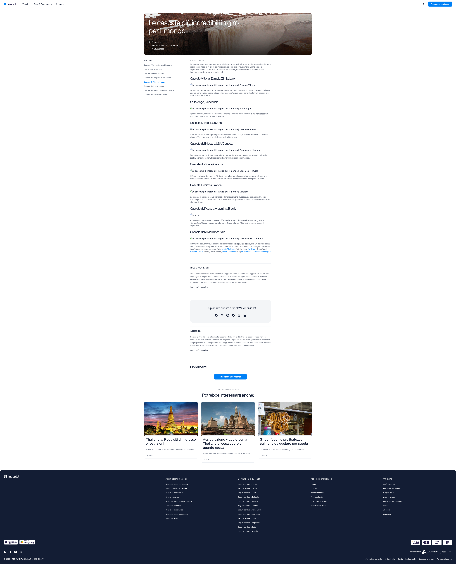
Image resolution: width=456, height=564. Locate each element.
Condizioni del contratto (407, 559)
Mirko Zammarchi (229, 251)
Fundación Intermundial (392, 501)
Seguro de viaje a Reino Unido (249, 510)
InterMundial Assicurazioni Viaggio (256, 251)
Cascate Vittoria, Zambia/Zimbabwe (158, 65)
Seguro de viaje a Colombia (248, 518)
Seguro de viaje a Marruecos (249, 514)
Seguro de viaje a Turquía (248, 531)
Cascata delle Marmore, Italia (155, 94)
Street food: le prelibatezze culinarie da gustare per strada (284, 441)
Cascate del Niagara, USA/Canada (157, 77)
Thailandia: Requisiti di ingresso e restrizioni (171, 441)
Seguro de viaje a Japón (247, 488)
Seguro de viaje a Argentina (249, 522)
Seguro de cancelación (174, 492)
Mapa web (387, 514)
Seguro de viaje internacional (177, 484)
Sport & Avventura (42, 4)
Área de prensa (389, 497)
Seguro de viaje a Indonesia (248, 505)
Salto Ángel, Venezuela (153, 69)
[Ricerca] (422, 4)
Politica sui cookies (444, 559)
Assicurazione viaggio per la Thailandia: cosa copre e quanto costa (225, 443)
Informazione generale (373, 559)
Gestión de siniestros (319, 501)
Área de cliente (317, 497)
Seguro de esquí (172, 518)
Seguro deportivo (172, 497)
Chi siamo (60, 4)
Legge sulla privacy (426, 559)
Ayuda (313, 484)
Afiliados (386, 510)
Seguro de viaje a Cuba (247, 527)
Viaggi (25, 4)
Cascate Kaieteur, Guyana (154, 73)
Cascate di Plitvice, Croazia (154, 82)
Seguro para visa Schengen (176, 488)
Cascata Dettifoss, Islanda (154, 86)
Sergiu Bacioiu (196, 251)
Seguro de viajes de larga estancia (179, 501)
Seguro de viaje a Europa (247, 484)
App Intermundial (317, 492)
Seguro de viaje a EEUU (247, 492)
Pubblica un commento (230, 376)
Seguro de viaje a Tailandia (248, 497)
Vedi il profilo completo (199, 287)
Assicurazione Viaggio (440, 4)
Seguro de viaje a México (248, 501)
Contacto (314, 488)
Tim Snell (252, 249)
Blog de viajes (388, 492)
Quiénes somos (389, 484)
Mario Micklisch (228, 249)
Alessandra (156, 42)
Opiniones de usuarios (392, 488)
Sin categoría (159, 48)
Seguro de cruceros (173, 505)
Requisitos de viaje (318, 505)
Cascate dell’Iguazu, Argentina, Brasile (159, 90)
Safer (385, 505)
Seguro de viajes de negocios (177, 514)
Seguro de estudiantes (174, 510)
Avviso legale (390, 559)
